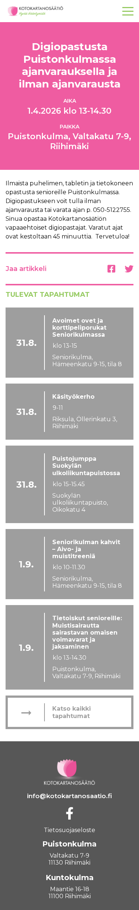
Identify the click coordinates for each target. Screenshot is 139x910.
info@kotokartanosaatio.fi (69, 796)
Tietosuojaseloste (69, 830)
